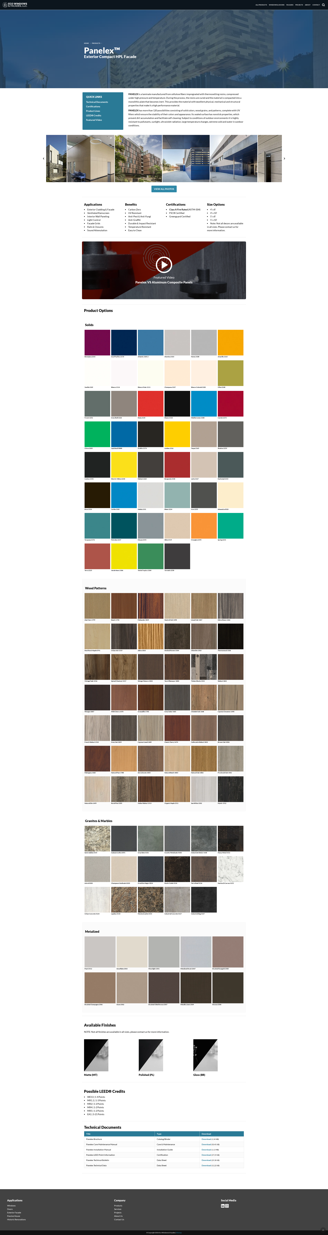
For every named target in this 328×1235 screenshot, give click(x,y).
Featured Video (94, 119)
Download (206, 1139)
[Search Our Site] (323, 4)
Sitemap (179, 1233)
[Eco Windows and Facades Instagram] (227, 1206)
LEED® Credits (93, 115)
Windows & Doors (276, 5)
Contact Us (119, 1219)
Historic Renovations (16, 1219)
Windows (11, 1205)
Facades (289, 5)
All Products (261, 5)
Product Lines (93, 110)
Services (117, 1209)
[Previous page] (43, 158)
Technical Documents (97, 102)
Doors (10, 1209)
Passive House (13, 1216)
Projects (299, 5)
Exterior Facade (14, 1212)
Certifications (93, 106)
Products (96, 43)
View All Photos (164, 189)
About (307, 5)
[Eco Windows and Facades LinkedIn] (223, 1206)
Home (86, 43)
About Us (118, 1216)
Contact (316, 5)
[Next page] (284, 158)
